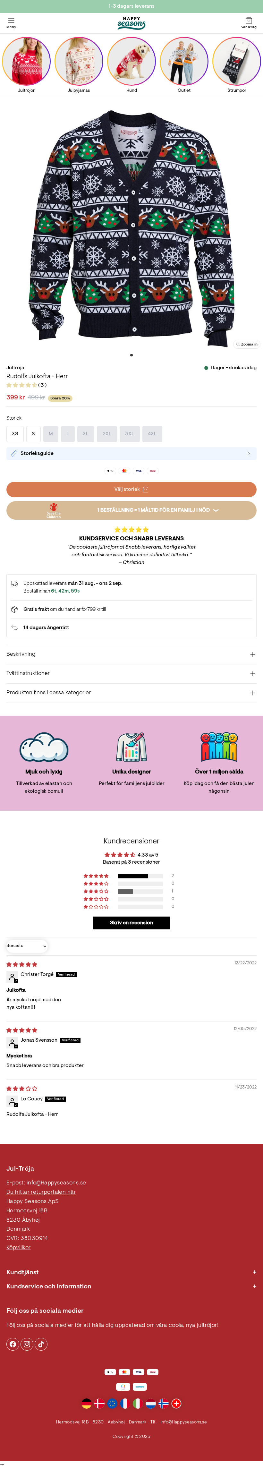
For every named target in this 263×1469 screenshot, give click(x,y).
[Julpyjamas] (78, 61)
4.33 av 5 (148, 855)
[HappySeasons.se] (131, 23)
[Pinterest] (27, 1344)
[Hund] (131, 61)
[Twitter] (41, 1344)
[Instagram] (13, 1344)
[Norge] (163, 1403)
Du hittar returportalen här (41, 1192)
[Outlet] (184, 61)
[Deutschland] (86, 1403)
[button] (22, 385)
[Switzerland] (176, 1403)
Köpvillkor (18, 1248)
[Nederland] (151, 1403)
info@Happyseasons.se (56, 1183)
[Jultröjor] (26, 61)
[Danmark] (99, 1403)
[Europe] (112, 1403)
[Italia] (138, 1403)
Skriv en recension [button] (131, 923)
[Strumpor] (236, 61)
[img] (21, 965)
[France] (125, 1403)
